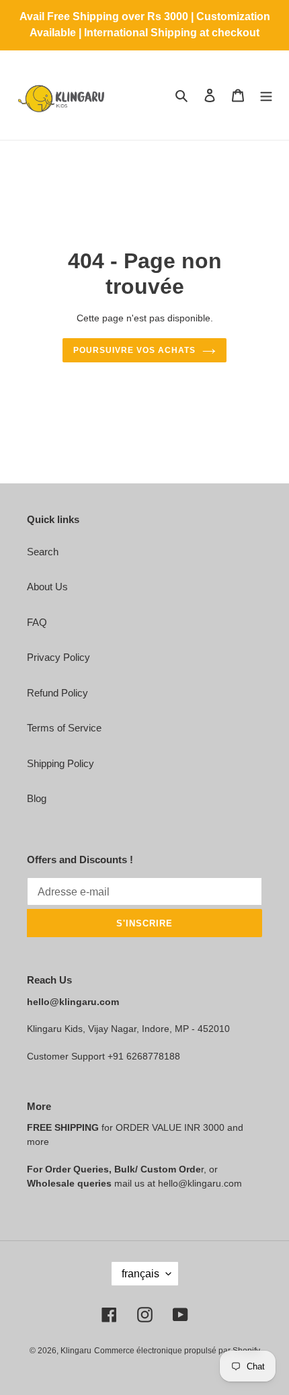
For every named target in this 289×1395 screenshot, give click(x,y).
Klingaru (75, 1350)
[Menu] (266, 95)
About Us (47, 586)
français (140, 1273)
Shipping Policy (60, 763)
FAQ (37, 622)
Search (42, 551)
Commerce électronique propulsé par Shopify (177, 1350)
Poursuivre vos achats (134, 350)
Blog (36, 798)
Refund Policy (57, 693)
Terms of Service (64, 727)
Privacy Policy (58, 657)
